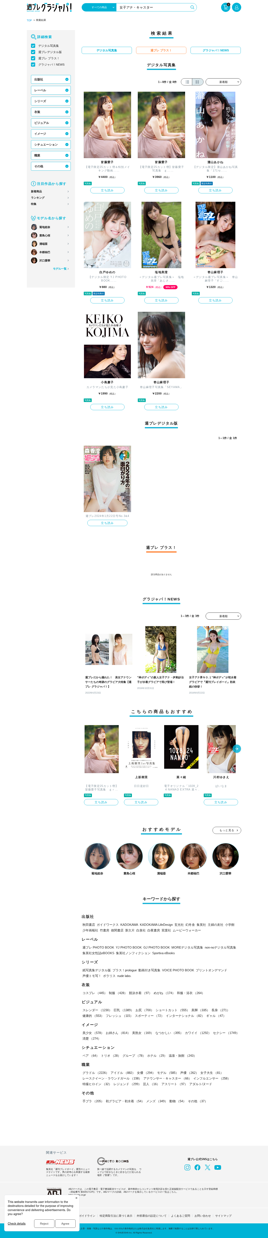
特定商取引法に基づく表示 (116, 1215)
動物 (177, 1101)
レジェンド (127, 1084)
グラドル (95, 1072)
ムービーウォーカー (187, 930)
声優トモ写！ (91, 976)
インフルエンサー (212, 1078)
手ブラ (93, 1101)
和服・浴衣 (191, 993)
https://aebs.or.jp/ (77, 1195)
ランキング (38, 197)
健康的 (93, 1015)
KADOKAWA (129, 924)
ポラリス (109, 976)
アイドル (123, 1072)
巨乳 (124, 1010)
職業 (37, 155)
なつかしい (169, 1033)
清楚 (91, 1038)
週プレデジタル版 (50, 52)
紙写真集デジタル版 (96, 970)
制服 (118, 993)
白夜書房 (153, 930)
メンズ (157, 1101)
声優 (189, 1072)
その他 (38, 166)
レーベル (40, 90)
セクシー (226, 1033)
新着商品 (36, 191)
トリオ (111, 1055)
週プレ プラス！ (49, 58)
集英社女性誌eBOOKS (98, 953)
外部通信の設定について (152, 1215)
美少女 (93, 1033)
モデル (168, 1072)
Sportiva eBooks (163, 953)
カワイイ (198, 1033)
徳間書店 (117, 930)
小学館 (229, 924)
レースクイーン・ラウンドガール (112, 1078)
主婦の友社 (215, 924)
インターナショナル (185, 1015)
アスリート (174, 1084)
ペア (90, 1055)
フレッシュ (119, 1015)
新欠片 (130, 930)
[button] (237, 749)
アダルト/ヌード (200, 1084)
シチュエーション (46, 144)
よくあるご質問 (180, 1215)
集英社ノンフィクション (133, 953)
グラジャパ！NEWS (51, 64)
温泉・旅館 (183, 1055)
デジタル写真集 (48, 45)
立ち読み (107, 190)
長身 (220, 1010)
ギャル (216, 1015)
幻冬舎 (190, 924)
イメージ (40, 133)
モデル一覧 (60, 268)
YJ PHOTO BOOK (129, 947)
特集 (33, 203)
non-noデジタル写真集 (220, 947)
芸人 (151, 1084)
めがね (164, 993)
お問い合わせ (203, 1215)
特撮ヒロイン (97, 1084)
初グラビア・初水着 (125, 1101)
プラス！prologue (124, 970)
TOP (29, 20)
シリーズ (40, 101)
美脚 (200, 1010)
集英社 (201, 924)
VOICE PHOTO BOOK (178, 970)
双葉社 (166, 930)
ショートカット (173, 1010)
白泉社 (141, 930)
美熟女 (143, 1033)
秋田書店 (88, 924)
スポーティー (149, 1015)
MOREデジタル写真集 (187, 947)
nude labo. (124, 976)
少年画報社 (90, 930)
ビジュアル (41, 122)
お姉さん (118, 1033)
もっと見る (226, 830)
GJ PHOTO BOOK (156, 947)
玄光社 (179, 924)
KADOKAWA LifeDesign (156, 924)
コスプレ (94, 993)
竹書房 (104, 930)
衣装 (37, 112)
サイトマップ (223, 1215)
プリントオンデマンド (211, 970)
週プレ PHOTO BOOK (98, 947)
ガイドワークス (108, 924)
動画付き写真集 (149, 970)
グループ (134, 1055)
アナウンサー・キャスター (167, 1078)
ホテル (157, 1055)
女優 (146, 1072)
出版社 (38, 79)
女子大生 (211, 1072)
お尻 (144, 1010)
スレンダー (97, 1010)
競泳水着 (140, 993)
